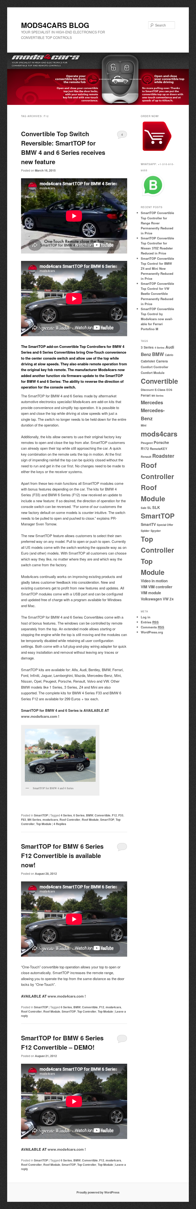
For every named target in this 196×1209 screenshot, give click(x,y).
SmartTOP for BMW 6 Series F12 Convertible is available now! (62, 855)
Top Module (43, 824)
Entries (150, 622)
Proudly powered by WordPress (98, 1192)
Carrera (162, 361)
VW (166, 599)
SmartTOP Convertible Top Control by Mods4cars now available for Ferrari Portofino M (157, 319)
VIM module (151, 592)
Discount (147, 390)
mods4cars (50, 819)
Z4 (171, 599)
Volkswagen (151, 599)
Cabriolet (148, 361)
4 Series (66, 815)
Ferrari (146, 395)
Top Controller (86, 1011)
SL (149, 507)
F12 (114, 815)
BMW (89, 815)
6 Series (79, 815)
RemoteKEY (158, 449)
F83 (23, 819)
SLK (156, 507)
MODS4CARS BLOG (55, 25)
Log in (145, 617)
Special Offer (165, 525)
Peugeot (147, 443)
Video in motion (154, 580)
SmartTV (148, 524)
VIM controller (160, 586)
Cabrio (169, 355)
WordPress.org (152, 632)
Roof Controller (70, 819)
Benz (146, 354)
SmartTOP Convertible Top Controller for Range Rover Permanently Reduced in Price (157, 222)
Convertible (102, 815)
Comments (152, 627)
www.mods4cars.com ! (40, 716)
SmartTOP (41, 815)
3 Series (147, 347)
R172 (145, 448)
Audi (169, 347)
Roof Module (90, 819)
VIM (144, 586)
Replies (60, 824)
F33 (120, 815)
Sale (143, 508)
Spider (145, 531)
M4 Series (34, 819)
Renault (146, 457)
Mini (143, 425)
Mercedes (152, 402)
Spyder (156, 531)
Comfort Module (152, 373)
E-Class (160, 390)
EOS (169, 390)
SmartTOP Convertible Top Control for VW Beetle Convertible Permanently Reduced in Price (157, 293)
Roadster (163, 455)
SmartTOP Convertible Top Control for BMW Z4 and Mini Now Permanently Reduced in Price (157, 268)
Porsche (161, 442)
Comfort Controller (154, 367)
